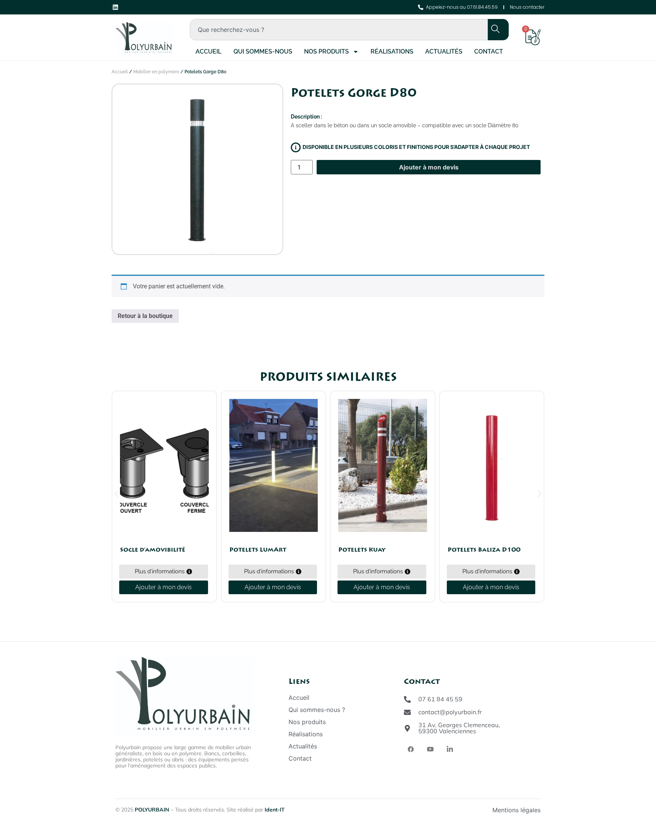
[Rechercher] (491, 29)
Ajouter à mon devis (429, 167)
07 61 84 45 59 (440, 699)
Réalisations (392, 51)
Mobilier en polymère (156, 71)
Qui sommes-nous (262, 51)
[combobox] (339, 29)
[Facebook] (411, 749)
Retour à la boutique (145, 316)
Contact (488, 51)
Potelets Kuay (361, 550)
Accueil (208, 51)
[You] (430, 749)
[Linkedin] (450, 749)
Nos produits (326, 51)
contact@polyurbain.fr (450, 712)
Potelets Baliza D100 (484, 550)
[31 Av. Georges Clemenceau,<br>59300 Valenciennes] (407, 728)
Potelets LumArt (257, 550)
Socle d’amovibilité (152, 550)
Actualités (443, 51)
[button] (116, 494)
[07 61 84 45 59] (407, 699)
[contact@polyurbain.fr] (407, 712)
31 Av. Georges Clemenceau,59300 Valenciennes (459, 728)
